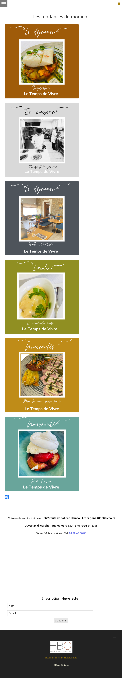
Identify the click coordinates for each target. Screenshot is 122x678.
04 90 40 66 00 (77, 533)
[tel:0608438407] (61, 647)
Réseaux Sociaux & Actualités (61, 657)
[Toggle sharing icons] (7, 497)
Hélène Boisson (61, 665)
